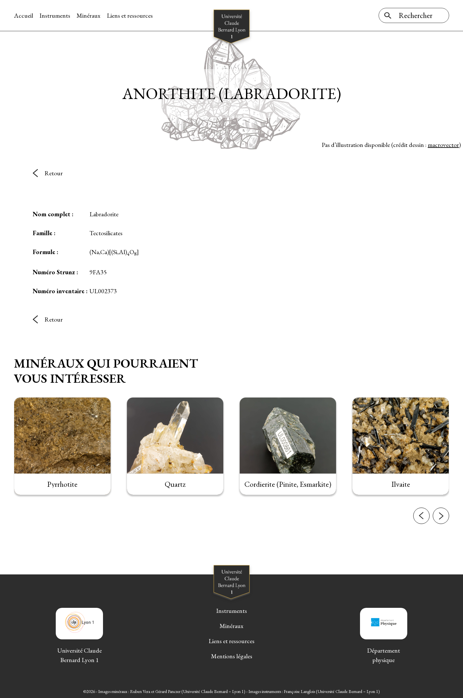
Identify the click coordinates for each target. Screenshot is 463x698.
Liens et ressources (130, 15)
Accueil (23, 15)
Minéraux (88, 15)
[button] (421, 516)
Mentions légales (231, 656)
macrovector (443, 145)
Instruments (54, 15)
